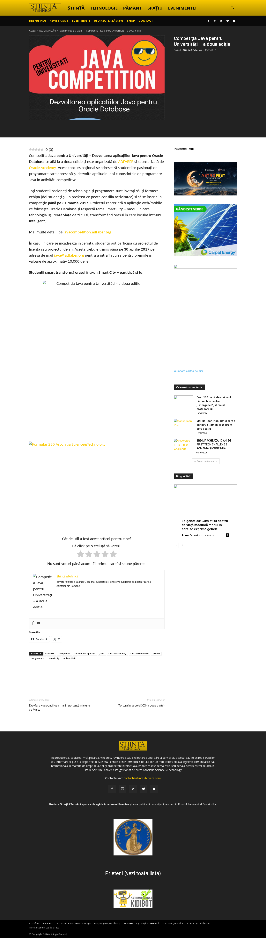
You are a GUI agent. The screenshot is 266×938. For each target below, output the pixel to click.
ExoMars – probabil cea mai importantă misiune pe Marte (59, 707)
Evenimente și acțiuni (71, 30)
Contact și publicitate (198, 923)
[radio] (80, 554)
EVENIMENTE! (182, 8)
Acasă (32, 30)
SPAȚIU (155, 8)
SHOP (131, 20)
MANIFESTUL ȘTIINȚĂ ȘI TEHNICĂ (141, 923)
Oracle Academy (117, 653)
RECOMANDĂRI (47, 30)
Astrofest (34, 923)
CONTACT (146, 20)
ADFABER (50, 653)
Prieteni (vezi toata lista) (133, 873)
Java (102, 653)
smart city (53, 658)
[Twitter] (228, 21)
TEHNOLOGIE (104, 8)
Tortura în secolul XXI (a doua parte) (141, 705)
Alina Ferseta (191, 535)
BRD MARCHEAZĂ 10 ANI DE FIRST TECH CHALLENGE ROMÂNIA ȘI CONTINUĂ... (213, 444)
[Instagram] (215, 21)
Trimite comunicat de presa (44, 927)
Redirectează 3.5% (108, 20)
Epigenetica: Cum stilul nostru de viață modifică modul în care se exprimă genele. (205, 525)
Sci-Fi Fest (48, 923)
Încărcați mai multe (204, 461)
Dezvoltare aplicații (85, 653)
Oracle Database (139, 653)
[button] (232, 8)
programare (37, 658)
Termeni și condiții (173, 923)
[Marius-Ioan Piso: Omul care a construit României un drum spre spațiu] (183, 426)
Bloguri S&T (183, 476)
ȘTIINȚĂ (76, 8)
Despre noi (37, 20)
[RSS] (221, 21)
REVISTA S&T (59, 20)
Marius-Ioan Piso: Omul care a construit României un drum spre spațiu (215, 424)
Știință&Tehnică (192, 49)
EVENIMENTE (81, 20)
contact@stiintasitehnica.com (142, 778)
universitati (69, 658)
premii (156, 653)
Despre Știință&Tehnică (107, 923)
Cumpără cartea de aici (188, 370)
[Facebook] (208, 21)
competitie (64, 653)
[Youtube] (234, 21)
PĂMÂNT (132, 8)
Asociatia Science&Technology (74, 923)
